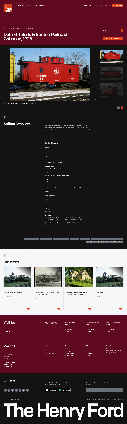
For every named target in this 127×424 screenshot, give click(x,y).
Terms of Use (120, 399)
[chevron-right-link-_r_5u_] (120, 309)
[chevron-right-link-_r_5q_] (58, 309)
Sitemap (114, 399)
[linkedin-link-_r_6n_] (16, 390)
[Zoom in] (83, 99)
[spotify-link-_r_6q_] (27, 390)
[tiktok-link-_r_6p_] (23, 390)
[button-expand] (28, 269)
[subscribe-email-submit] (121, 390)
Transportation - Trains (63, 175)
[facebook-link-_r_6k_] (5, 390)
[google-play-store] (65, 390)
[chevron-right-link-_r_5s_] (89, 309)
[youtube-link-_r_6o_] (20, 390)
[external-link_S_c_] (21, 358)
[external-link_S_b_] (21, 356)
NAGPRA (88, 399)
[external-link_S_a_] (21, 354)
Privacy (109, 399)
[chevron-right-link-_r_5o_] (28, 309)
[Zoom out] (87, 99)
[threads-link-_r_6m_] (12, 390)
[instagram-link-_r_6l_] (8, 390)
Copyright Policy (101, 399)
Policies (94, 399)
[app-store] (51, 390)
